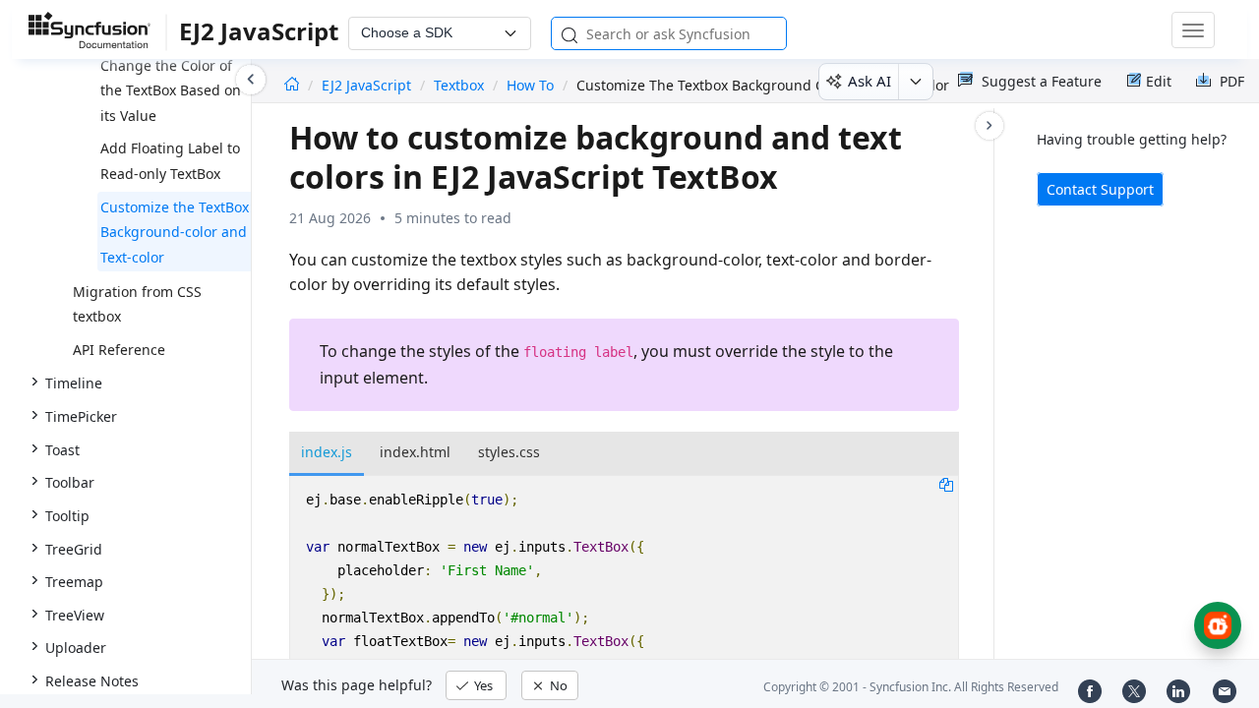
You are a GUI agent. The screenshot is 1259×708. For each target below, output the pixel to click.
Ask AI (869, 80)
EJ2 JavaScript (368, 85)
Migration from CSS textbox (137, 304)
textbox (459, 85)
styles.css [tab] (509, 451)
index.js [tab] (326, 451)
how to (530, 85)
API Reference (119, 349)
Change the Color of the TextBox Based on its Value (170, 90)
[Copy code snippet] (946, 484)
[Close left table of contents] (251, 79)
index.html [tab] (415, 451)
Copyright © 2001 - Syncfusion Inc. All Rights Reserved (910, 686)
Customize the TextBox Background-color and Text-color (174, 232)
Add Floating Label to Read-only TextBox (170, 161)
